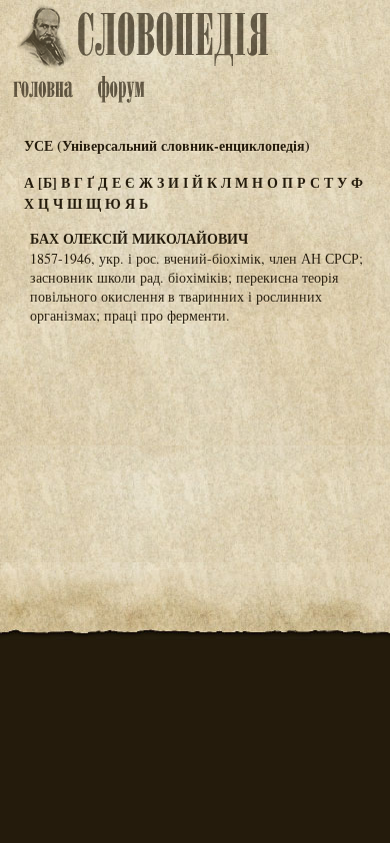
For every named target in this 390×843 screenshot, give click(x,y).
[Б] (47, 182)
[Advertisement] (195, 438)
